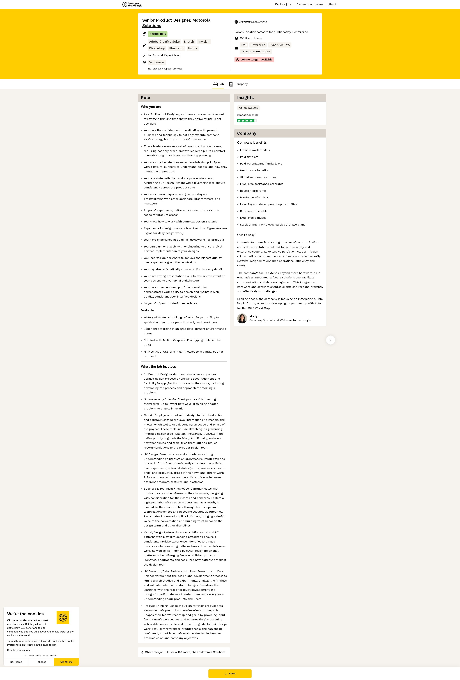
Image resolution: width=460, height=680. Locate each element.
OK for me (66, 661)
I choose (41, 661)
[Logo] (132, 4)
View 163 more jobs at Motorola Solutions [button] (198, 652)
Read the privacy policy (18, 650)
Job (221, 84)
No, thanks (16, 661)
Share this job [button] (154, 652)
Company (241, 84)
